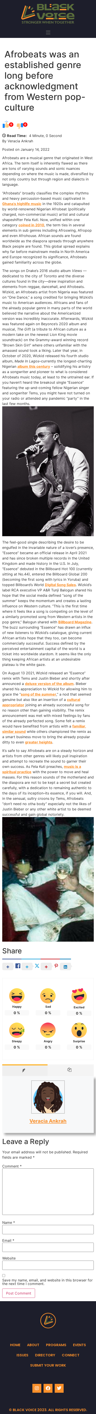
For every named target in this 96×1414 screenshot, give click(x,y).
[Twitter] (59, 1388)
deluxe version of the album (49, 683)
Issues (22, 1355)
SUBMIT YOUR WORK (48, 1365)
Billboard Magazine (75, 622)
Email (8, 1240)
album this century (33, 366)
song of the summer (38, 694)
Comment (12, 1166)
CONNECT (70, 1355)
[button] (48, 32)
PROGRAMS (56, 1345)
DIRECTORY (45, 1355)
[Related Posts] (71, 1070)
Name (8, 1222)
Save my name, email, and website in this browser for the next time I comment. (47, 1281)
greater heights (38, 742)
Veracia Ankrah (48, 1121)
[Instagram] (36, 1388)
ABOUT (33, 1345)
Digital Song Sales (60, 585)
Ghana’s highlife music (21, 203)
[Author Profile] (25, 1070)
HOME (15, 1345)
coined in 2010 (31, 225)
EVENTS (79, 1345)
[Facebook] (48, 1388)
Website (9, 1258)
